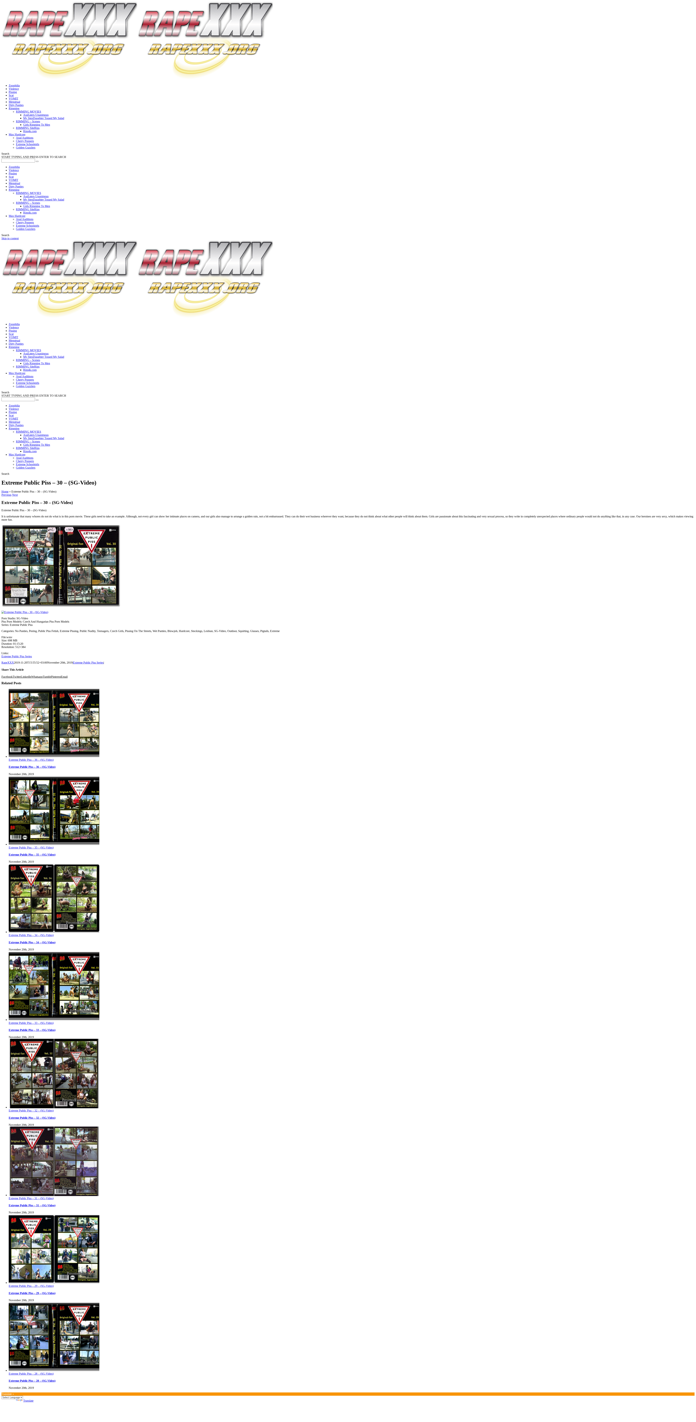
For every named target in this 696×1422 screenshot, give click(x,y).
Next (15, 494)
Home (5, 491)
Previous (6, 494)
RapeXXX (7, 662)
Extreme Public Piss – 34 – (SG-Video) (31, 935)
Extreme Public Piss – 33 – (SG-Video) (31, 1022)
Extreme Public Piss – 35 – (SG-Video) (31, 847)
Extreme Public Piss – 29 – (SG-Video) (31, 1285)
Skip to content (10, 238)
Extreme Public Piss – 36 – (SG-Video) (31, 759)
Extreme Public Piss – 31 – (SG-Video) (31, 1198)
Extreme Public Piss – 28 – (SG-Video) (31, 1373)
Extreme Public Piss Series (16, 656)
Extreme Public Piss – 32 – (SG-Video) (31, 1110)
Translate (28, 1400)
